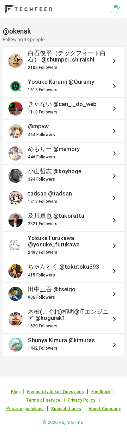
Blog (15, 391)
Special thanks (66, 408)
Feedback (100, 391)
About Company (105, 408)
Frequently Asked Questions (55, 391)
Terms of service (43, 400)
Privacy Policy (81, 400)
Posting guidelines (25, 408)
